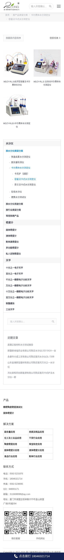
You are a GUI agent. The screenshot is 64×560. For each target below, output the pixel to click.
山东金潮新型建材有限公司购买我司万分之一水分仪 (31, 364)
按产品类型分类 (20, 15)
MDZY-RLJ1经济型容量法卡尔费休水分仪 (17, 83)
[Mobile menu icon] (59, 6)
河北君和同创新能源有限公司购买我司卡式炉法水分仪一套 (31, 375)
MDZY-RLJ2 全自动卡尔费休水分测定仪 (47, 83)
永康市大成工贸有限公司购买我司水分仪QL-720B (31, 356)
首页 (7, 15)
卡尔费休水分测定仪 (40, 15)
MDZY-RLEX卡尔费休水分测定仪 (16, 125)
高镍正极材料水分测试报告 (20, 344)
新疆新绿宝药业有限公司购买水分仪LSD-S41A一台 (32, 350)
